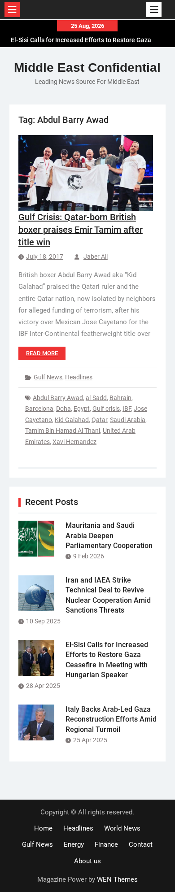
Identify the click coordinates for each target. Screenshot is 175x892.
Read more (42, 353)
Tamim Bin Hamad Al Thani (62, 430)
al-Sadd (96, 397)
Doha (63, 408)
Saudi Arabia (127, 419)
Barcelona (39, 408)
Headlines (78, 377)
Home (43, 828)
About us (87, 861)
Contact (141, 844)
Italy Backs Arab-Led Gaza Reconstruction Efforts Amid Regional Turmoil (111, 719)
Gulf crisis (106, 408)
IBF (126, 408)
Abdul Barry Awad (58, 397)
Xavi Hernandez (74, 441)
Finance (106, 844)
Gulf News (48, 377)
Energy (74, 844)
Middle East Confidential (87, 67)
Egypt (82, 408)
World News (122, 828)
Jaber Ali (95, 256)
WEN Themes (117, 879)
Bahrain (120, 397)
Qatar (99, 419)
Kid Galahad (72, 419)
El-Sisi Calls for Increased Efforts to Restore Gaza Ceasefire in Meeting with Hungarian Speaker (81, 43)
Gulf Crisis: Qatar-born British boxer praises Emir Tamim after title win (80, 230)
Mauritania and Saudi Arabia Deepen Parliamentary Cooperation (109, 535)
